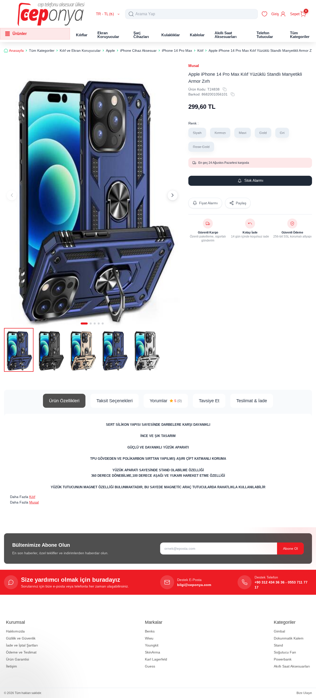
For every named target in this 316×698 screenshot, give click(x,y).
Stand (278, 645)
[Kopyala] (225, 89)
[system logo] (51, 14)
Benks (150, 631)
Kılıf (32, 497)
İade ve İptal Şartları (22, 645)
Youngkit (151, 645)
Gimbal (279, 631)
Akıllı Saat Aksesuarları (292, 666)
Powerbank (283, 659)
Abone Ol (290, 548)
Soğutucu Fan (285, 652)
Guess (150, 666)
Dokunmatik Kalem (289, 638)
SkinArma (152, 652)
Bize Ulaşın (304, 693)
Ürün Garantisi (17, 659)
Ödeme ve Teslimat (21, 652)
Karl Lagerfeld (156, 659)
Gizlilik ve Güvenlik (20, 638)
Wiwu (149, 638)
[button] (84, 323)
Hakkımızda (15, 631)
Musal (193, 66)
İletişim (11, 666)
